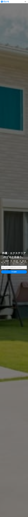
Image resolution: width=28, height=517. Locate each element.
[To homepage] (4, 1)
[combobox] (14, 267)
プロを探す (14, 271)
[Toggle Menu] (25, 2)
